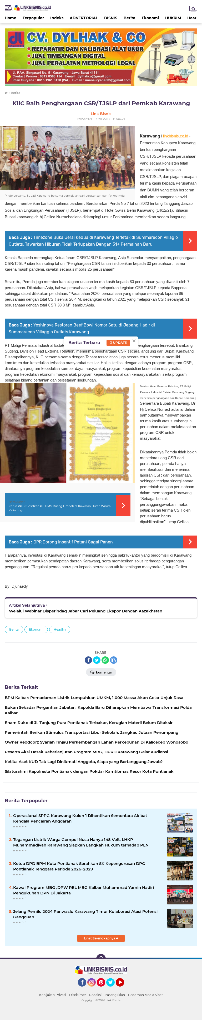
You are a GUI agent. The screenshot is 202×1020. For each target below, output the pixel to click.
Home (10, 18)
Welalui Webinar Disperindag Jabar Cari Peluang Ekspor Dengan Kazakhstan (85, 610)
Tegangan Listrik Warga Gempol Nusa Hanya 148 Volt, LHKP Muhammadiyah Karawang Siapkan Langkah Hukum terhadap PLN (81, 842)
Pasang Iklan (115, 995)
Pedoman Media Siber (145, 995)
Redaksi (95, 995)
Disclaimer (77, 995)
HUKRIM (173, 18)
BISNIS (110, 18)
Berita (129, 18)
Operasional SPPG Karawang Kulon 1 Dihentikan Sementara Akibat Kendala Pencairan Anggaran (80, 818)
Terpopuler (33, 18)
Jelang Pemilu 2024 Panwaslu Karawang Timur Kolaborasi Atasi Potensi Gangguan (85, 914)
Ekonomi (150, 18)
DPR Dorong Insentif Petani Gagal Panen (73, 541)
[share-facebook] (88, 660)
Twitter (112, 989)
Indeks (56, 18)
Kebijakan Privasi (52, 995)
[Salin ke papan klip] (113, 660)
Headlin (60, 629)
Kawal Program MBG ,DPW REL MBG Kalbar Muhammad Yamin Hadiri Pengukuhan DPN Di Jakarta (83, 890)
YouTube (123, 989)
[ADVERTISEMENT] (101, 57)
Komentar (103, 672)
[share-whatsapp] (105, 660)
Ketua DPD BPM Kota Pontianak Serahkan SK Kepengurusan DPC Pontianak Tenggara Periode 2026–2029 (79, 866)
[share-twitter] (96, 660)
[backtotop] (101, 958)
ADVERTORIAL (84, 18)
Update (119, 343)
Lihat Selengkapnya (100, 938)
